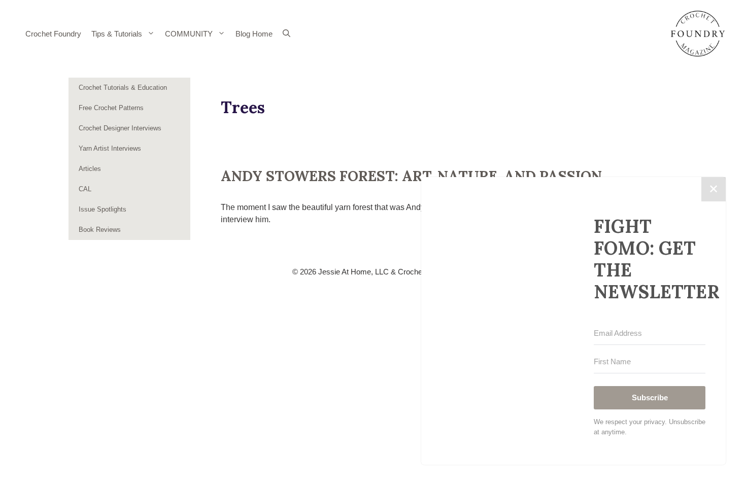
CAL (85, 189)
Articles (90, 168)
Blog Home (254, 33)
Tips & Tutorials (116, 33)
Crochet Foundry (53, 33)
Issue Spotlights (102, 209)
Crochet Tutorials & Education (123, 87)
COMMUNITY (189, 33)
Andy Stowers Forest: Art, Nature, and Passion (411, 176)
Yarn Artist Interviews (110, 148)
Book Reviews (100, 229)
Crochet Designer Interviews (120, 128)
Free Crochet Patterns (111, 108)
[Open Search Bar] (286, 34)
